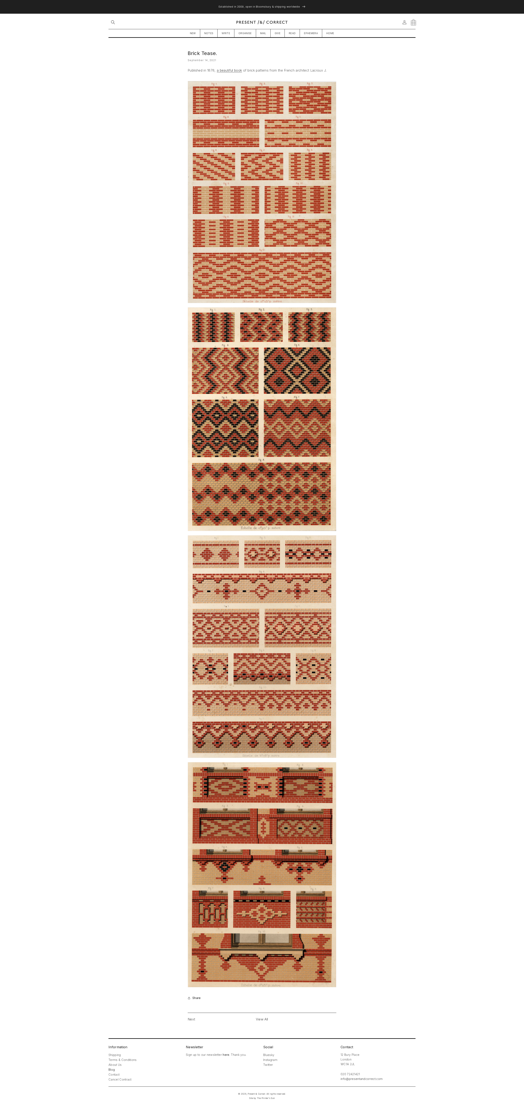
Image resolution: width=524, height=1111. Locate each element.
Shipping (114, 1055)
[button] (112, 22)
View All (262, 1019)
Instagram (270, 1060)
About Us (115, 1064)
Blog (111, 1069)
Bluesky (268, 1055)
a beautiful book (229, 70)
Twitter (268, 1064)
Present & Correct (256, 1094)
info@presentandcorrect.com (362, 1079)
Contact (114, 1074)
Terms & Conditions (122, 1060)
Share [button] (196, 998)
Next (191, 1019)
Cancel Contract (120, 1079)
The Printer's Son (266, 1098)
